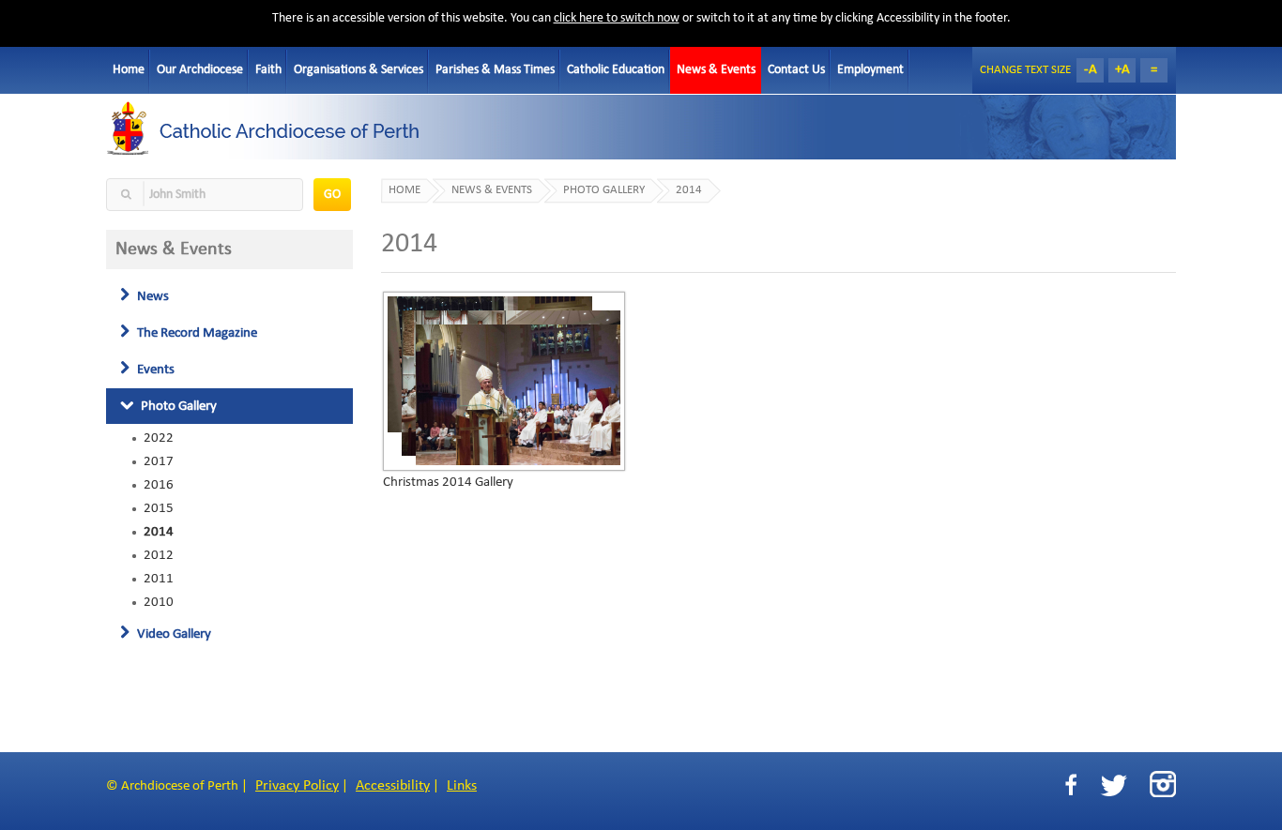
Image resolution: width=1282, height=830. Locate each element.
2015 (159, 508)
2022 (159, 437)
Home (129, 70)
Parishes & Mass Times (495, 70)
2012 (159, 555)
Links (462, 785)
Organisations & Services (358, 70)
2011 (159, 578)
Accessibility (393, 785)
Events (154, 369)
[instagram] (1163, 784)
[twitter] (1113, 785)
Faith (268, 70)
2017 (159, 461)
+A (1122, 70)
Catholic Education (615, 70)
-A (1090, 70)
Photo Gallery (177, 406)
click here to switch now (616, 18)
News (151, 296)
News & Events (716, 70)
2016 (159, 484)
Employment (870, 70)
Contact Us (796, 70)
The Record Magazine (195, 332)
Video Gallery (172, 633)
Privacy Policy (297, 785)
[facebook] (1070, 785)
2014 (159, 531)
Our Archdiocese (200, 70)
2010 (159, 602)
